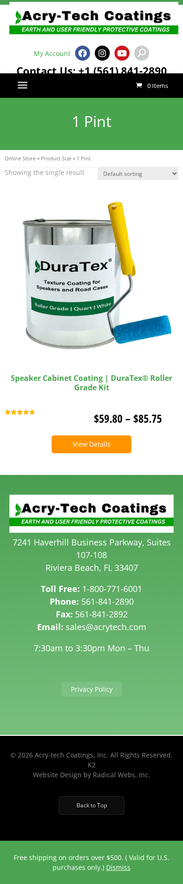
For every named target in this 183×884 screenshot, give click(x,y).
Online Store (20, 158)
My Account (52, 53)
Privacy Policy (92, 689)
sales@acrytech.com (106, 626)
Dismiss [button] (118, 867)
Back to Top (91, 805)
